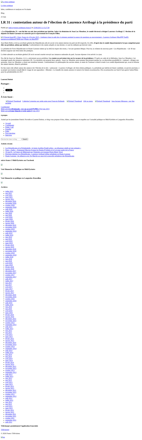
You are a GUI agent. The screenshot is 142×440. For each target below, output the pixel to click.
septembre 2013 (10, 372)
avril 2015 (8, 335)
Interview (8, 135)
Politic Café (9, 127)
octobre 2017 (10, 275)
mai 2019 (8, 239)
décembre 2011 (10, 414)
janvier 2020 (9, 223)
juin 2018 (8, 259)
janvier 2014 (9, 364)
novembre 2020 (10, 203)
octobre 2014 (10, 346)
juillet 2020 (9, 211)
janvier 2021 (9, 199)
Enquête (8, 129)
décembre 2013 (10, 366)
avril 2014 (8, 358)
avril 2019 (8, 241)
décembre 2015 (10, 319)
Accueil (8, 123)
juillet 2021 (9, 191)
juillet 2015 (9, 329)
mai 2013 (8, 380)
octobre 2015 (10, 323)
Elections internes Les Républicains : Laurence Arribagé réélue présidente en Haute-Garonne (37, 154)
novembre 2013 (10, 368)
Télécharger (5, 430)
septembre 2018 (10, 255)
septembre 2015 (10, 325)
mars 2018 (9, 265)
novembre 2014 (10, 345)
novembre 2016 (10, 297)
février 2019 (9, 245)
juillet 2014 (9, 352)
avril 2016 (8, 311)
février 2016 (9, 315)
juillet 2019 (9, 235)
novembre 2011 (10, 416)
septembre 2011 (10, 420)
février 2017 (9, 291)
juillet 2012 (9, 400)
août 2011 (8, 422)
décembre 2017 (10, 271)
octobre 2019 (10, 229)
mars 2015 (9, 337)
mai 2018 (8, 261)
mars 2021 (9, 197)
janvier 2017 (9, 293)
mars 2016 (9, 313)
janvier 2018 (9, 269)
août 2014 (8, 350)
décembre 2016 (10, 295)
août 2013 (8, 374)
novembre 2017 (10, 273)
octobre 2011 (9, 418)
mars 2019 (9, 243)
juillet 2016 (9, 305)
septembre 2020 (10, 207)
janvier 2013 (9, 388)
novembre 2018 (10, 251)
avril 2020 (8, 217)
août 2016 (8, 303)
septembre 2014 (10, 348)
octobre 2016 (10, 299)
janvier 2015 (9, 341)
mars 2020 (9, 219)
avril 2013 (8, 382)
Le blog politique (7, 6)
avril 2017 (8, 287)
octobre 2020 (10, 205)
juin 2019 (8, 237)
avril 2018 (8, 263)
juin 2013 (8, 378)
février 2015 (9, 339)
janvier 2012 (9, 412)
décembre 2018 (10, 249)
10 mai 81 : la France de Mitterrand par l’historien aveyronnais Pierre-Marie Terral (34, 152)
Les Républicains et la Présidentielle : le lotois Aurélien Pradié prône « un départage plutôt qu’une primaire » (43, 148)
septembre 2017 (10, 277)
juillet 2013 (9, 376)
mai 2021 (8, 193)
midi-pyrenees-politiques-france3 (19, 28)
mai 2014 (8, 356)
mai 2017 (8, 285)
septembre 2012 (10, 396)
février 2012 (9, 410)
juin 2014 (8, 354)
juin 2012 (8, 402)
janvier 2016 (9, 317)
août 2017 (8, 279)
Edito (7, 131)
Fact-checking (10, 133)
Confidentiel (5, 107)
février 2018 (9, 267)
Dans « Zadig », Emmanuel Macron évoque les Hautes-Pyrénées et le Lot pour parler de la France (39, 150)
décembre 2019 (10, 225)
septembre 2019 (10, 231)
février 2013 (9, 386)
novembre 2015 (10, 321)
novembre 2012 (10, 392)
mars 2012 (9, 408)
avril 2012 (8, 406)
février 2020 (9, 221)
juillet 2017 (9, 281)
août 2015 (8, 327)
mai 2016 (8, 309)
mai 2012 (8, 404)
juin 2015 (8, 331)
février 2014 (9, 362)
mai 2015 (8, 333)
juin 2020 (8, 213)
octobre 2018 (10, 253)
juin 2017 (8, 283)
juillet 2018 (9, 257)
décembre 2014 (10, 343)
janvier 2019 (9, 247)
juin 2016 (8, 307)
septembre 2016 (10, 301)
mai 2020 (8, 215)
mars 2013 (9, 384)
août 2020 (8, 209)
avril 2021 (8, 195)
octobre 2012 (10, 394)
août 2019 (8, 233)
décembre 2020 (10, 201)
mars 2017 (9, 289)
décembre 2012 (10, 390)
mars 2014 (9, 360)
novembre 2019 (10, 227)
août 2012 (8, 398)
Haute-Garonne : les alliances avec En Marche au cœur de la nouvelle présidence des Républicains (39, 156)
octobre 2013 (10, 370)
